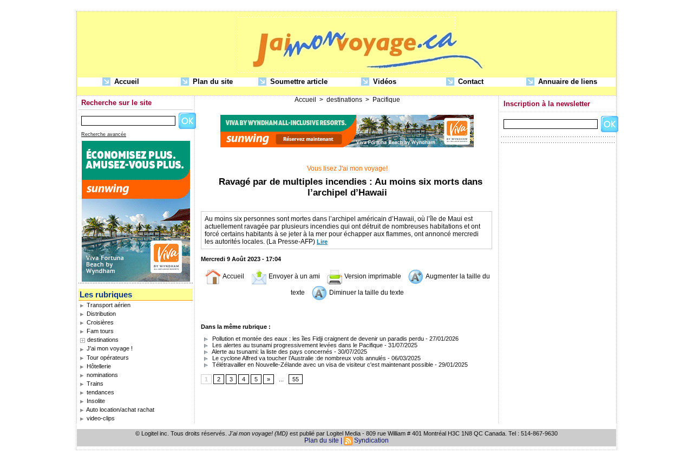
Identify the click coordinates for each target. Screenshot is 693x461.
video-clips (100, 418)
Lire (322, 241)
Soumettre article (298, 81)
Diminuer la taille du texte (366, 292)
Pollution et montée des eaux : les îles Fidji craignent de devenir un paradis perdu (317, 338)
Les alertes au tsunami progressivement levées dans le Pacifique (297, 345)
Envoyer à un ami (293, 276)
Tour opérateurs (107, 357)
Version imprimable (372, 276)
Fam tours (99, 331)
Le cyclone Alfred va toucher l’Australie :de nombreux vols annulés (298, 358)
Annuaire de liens (566, 81)
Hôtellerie (98, 366)
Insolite (95, 401)
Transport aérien (107, 305)
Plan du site (212, 81)
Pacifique (386, 99)
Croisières (99, 322)
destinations (103, 339)
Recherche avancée (103, 134)
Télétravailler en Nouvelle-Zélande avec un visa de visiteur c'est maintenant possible (322, 364)
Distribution (100, 313)
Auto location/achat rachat (119, 409)
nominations (101, 375)
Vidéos (383, 81)
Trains (94, 383)
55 (295, 379)
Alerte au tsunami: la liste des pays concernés (271, 351)
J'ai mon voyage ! (109, 348)
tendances (99, 392)
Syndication (371, 440)
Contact (469, 81)
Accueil (125, 81)
